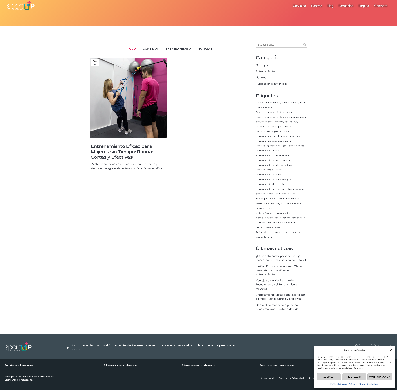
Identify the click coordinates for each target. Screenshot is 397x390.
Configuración (380, 376)
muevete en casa (296, 217)
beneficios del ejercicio (294, 102)
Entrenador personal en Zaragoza (273, 141)
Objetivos (272, 222)
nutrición (260, 222)
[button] (390, 350)
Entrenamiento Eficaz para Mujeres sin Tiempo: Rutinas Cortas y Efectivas (123, 151)
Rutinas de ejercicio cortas (270, 232)
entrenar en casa (294, 189)
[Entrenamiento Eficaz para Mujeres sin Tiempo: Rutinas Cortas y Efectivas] (128, 98)
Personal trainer (286, 222)
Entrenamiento (265, 71)
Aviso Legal (374, 384)
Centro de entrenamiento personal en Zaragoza (281, 117)
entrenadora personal (267, 136)
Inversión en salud (265, 203)
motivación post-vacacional (271, 217)
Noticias (261, 77)
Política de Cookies (338, 384)
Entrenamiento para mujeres (271, 169)
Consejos (262, 65)
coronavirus (291, 121)
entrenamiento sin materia (270, 184)
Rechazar (354, 376)
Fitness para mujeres (267, 198)
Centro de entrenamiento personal (274, 112)
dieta (288, 126)
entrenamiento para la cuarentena (274, 165)
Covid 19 (269, 126)
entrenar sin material (267, 193)
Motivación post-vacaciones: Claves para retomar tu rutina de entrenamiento (279, 270)
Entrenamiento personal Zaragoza (274, 179)
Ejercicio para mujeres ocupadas (273, 131)
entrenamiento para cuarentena (272, 155)
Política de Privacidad (358, 384)
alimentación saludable (268, 102)
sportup (297, 232)
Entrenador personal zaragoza (272, 145)
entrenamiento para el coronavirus (274, 160)
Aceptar (329, 376)
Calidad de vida (264, 107)
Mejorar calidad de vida (288, 203)
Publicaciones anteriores (271, 84)
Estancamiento (287, 193)
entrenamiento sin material (270, 189)
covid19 (260, 126)
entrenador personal (291, 136)
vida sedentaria (264, 237)
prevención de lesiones (268, 227)
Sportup (9, 376)
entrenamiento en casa (268, 150)
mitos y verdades (265, 208)
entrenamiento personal (268, 174)
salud (288, 232)
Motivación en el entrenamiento (272, 213)
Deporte (279, 126)
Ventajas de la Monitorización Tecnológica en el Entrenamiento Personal (277, 284)
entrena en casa (297, 145)
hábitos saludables (289, 198)
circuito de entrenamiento (269, 121)
